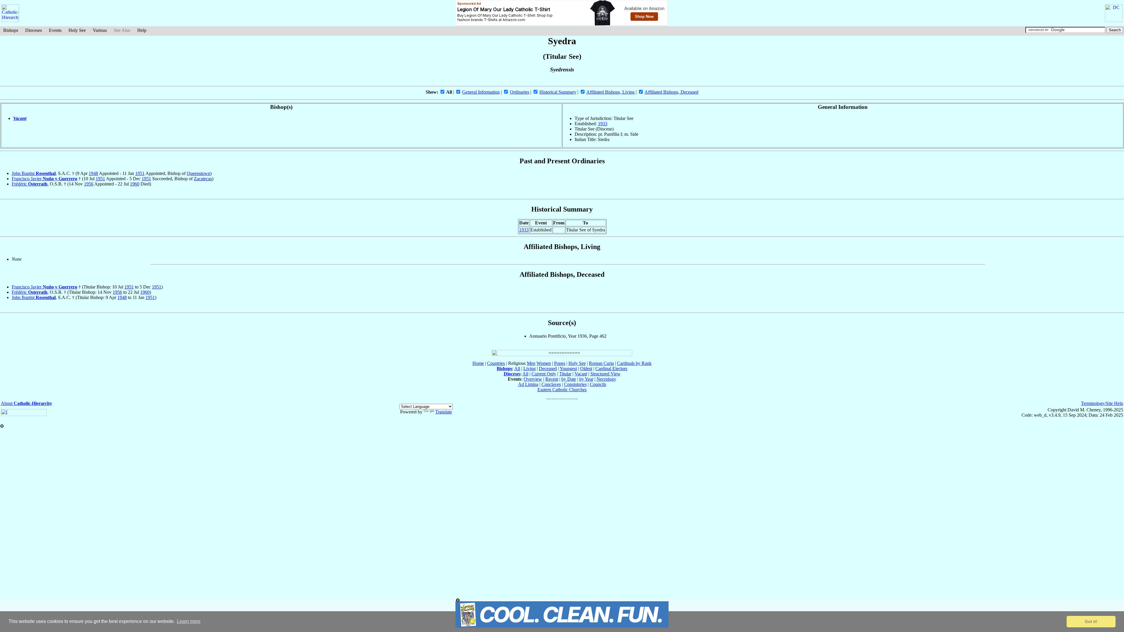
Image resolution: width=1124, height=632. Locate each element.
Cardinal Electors (611, 368)
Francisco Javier (44, 178)
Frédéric (29, 183)
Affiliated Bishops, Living (610, 92)
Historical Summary (557, 92)
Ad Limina (528, 384)
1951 (140, 173)
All (517, 368)
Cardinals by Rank (634, 363)
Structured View (605, 373)
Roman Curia (601, 363)
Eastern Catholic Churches (562, 389)
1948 (93, 173)
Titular (565, 373)
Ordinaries (519, 92)
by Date (568, 379)
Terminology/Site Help (1102, 403)
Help (141, 30)
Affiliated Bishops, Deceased (671, 92)
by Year (586, 379)
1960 (134, 183)
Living (529, 368)
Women (544, 363)
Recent (551, 379)
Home (478, 363)
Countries (496, 363)
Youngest (568, 368)
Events (55, 30)
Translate (443, 411)
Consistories (575, 384)
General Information (481, 92)
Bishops (10, 30)
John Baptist (34, 173)
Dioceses (33, 30)
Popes (559, 363)
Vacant (19, 118)
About (26, 403)
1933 (602, 123)
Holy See (77, 30)
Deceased (548, 368)
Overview (533, 379)
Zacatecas (203, 178)
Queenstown (198, 173)
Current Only (544, 373)
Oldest (586, 368)
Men (531, 363)
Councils (598, 384)
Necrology (606, 379)
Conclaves (551, 384)
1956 (88, 183)
